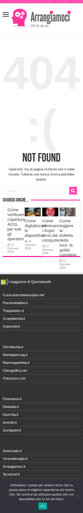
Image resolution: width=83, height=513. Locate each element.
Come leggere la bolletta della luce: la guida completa (67, 238)
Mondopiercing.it (15, 355)
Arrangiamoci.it (14, 466)
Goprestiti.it (11, 326)
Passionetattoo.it (15, 303)
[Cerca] (73, 191)
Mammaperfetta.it (16, 363)
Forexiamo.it (12, 399)
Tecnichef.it (11, 474)
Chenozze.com (14, 378)
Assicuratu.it (12, 451)
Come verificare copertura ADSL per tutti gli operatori (16, 224)
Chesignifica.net (15, 370)
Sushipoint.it (12, 430)
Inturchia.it (10, 414)
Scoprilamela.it (14, 318)
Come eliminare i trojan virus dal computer (50, 231)
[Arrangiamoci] (41, 17)
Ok (43, 506)
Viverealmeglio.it (15, 459)
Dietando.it (11, 407)
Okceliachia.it (13, 347)
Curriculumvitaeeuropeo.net (23, 295)
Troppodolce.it (13, 311)
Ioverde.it (10, 422)
